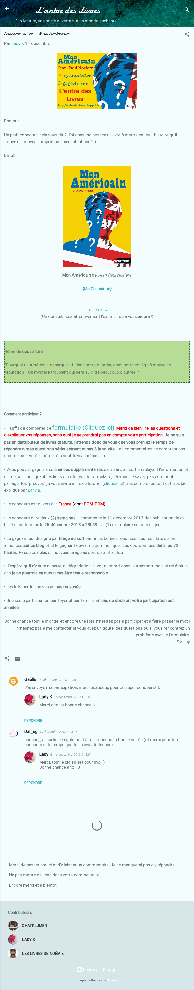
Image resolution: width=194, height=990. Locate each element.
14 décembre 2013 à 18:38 (57, 680)
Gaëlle (30, 679)
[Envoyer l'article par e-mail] (17, 660)
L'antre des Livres (67, 10)
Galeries (112, 980)
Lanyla (34, 490)
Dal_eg (31, 731)
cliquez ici (113, 483)
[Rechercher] (187, 10)
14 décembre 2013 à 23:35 (58, 732)
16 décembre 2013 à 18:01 (73, 697)
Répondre (33, 721)
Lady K (45, 696)
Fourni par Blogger (100, 969)
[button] (187, 35)
